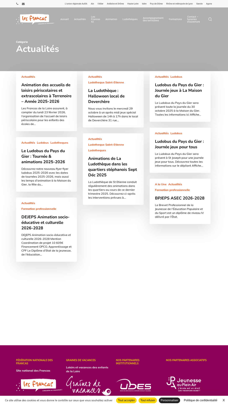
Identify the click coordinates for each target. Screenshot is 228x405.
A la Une (161, 184)
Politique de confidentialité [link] (200, 400)
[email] (23, 3)
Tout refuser (147, 400)
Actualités (28, 76)
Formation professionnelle (172, 190)
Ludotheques (97, 150)
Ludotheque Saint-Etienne (106, 82)
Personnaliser (169, 400)
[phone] (17, 3)
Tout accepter (126, 400)
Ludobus (176, 76)
